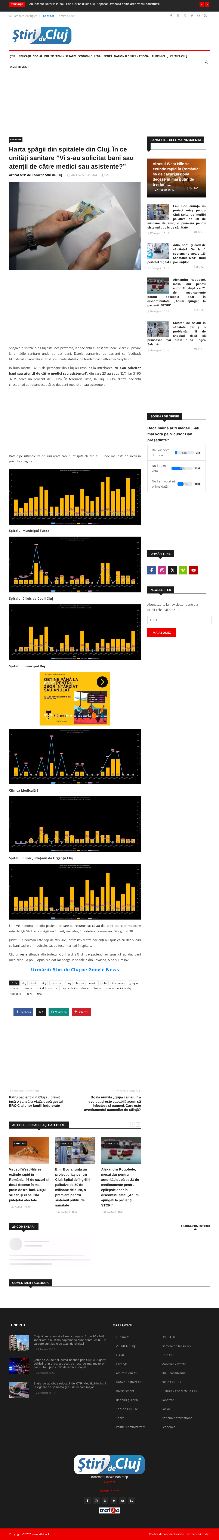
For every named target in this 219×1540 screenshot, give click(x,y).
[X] (185, 16)
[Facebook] (171, 16)
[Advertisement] (109, 105)
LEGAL (98, 56)
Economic (85, 56)
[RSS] (205, 16)
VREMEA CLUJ (178, 56)
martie (93, 983)
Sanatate (15, 139)
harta (97, 988)
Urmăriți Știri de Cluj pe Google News (75, 969)
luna (39, 994)
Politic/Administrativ (60, 56)
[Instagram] (178, 16)
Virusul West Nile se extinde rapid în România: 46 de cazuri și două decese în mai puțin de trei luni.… (176, 174)
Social (38, 56)
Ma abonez (162, 633)
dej (44, 983)
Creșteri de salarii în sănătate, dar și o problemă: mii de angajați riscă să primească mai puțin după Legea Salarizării (176, 333)
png (69, 983)
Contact (48, 16)
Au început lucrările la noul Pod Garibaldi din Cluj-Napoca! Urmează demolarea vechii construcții (94, 4)
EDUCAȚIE (25, 56)
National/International (132, 56)
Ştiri (13, 56)
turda (34, 983)
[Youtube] (199, 16)
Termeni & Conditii (198, 1534)
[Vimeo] (192, 16)
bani (29, 994)
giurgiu (133, 983)
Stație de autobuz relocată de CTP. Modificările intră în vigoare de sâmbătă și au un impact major (70, 1385)
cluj (24, 983)
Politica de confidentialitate (166, 1534)
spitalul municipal (47, 988)
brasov (80, 983)
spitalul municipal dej (118, 988)
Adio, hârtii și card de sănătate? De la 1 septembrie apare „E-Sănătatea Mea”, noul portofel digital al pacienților (176, 253)
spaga (14, 988)
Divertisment (19, 67)
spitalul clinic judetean (76, 988)
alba (104, 983)
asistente (56, 983)
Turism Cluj (160, 56)
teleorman (118, 983)
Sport (108, 56)
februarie (16, 994)
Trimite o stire (66, 16)
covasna (28, 988)
